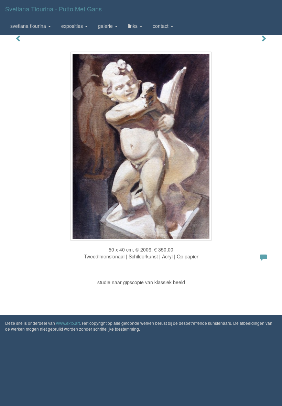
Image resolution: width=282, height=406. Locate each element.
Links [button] (133, 25)
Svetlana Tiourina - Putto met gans (53, 8)
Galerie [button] (106, 25)
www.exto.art (68, 323)
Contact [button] (161, 25)
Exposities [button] (72, 25)
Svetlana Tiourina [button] (28, 25)
